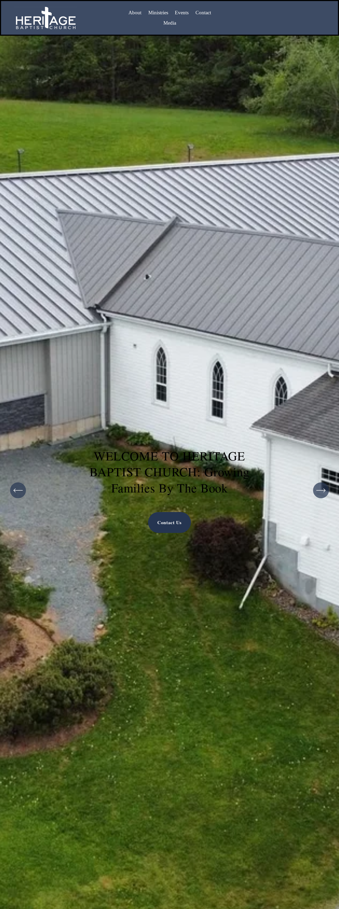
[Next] (321, 490)
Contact (203, 12)
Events (182, 12)
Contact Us (169, 522)
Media (169, 23)
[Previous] (18, 490)
